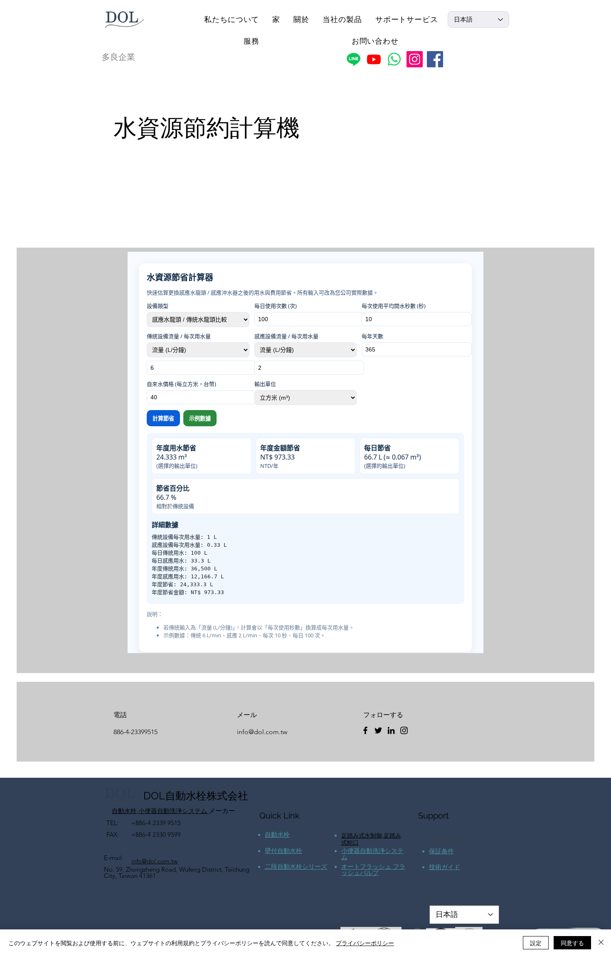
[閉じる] (601, 942)
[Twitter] (378, 730)
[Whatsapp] (394, 59)
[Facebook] (435, 59)
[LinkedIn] (391, 730)
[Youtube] (374, 59)
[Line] (353, 59)
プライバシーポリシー (365, 943)
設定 (536, 943)
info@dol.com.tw (262, 732)
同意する (572, 943)
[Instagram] (415, 59)
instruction (444, 839)
